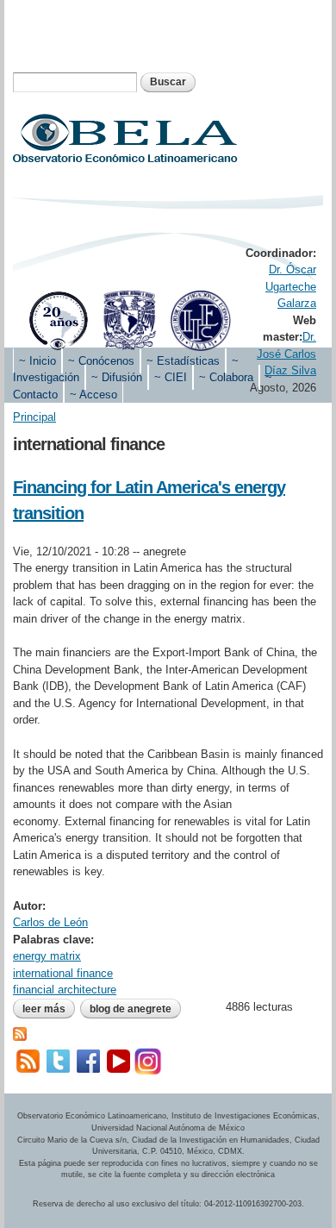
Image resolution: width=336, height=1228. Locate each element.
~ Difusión (116, 377)
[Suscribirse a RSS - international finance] (20, 1031)
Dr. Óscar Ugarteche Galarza (290, 286)
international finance (63, 973)
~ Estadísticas (183, 360)
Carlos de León (50, 922)
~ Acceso (93, 394)
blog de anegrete (130, 1009)
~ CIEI (170, 377)
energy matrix (47, 955)
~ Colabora (226, 377)
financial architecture (64, 989)
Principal (34, 416)
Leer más (48, 1009)
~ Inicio (37, 360)
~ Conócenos (101, 360)
